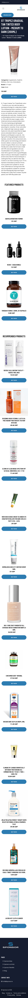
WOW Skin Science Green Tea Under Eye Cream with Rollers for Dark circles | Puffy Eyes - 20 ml (14, 519)
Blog (5, 971)
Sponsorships (8, 961)
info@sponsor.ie (5, 2)
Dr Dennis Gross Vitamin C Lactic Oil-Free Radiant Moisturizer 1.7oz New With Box (14, 421)
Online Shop (7, 15)
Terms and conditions (19, 993)
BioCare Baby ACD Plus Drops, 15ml (14, 722)
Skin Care (10, 82)
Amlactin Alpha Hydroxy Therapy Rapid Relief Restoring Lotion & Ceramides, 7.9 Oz (14, 822)
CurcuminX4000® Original (14, 676)
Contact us (9, 993)
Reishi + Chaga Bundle (14, 265)
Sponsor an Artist (9, 964)
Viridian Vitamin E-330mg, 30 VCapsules (14, 311)
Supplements (12, 80)
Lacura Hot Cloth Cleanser (14, 918)
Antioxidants (16, 82)
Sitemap (18, 995)
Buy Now (14, 96)
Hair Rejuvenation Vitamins (14, 219)
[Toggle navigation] (3, 8)
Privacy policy (11, 995)
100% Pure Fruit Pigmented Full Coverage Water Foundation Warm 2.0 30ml (14, 627)
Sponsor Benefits (9, 967)
